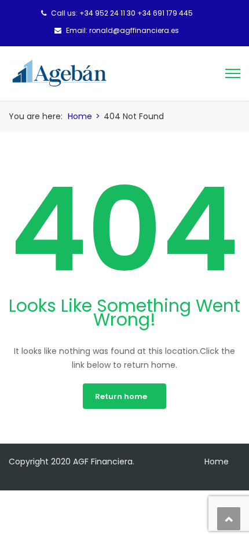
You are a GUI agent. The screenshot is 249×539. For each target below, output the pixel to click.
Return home (121, 396)
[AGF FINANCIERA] (59, 73)
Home (80, 116)
